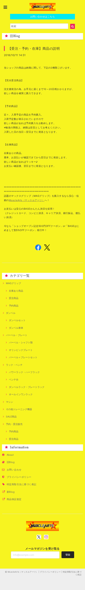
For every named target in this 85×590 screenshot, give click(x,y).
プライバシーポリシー (19, 476)
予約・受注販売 (14, 424)
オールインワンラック (21, 394)
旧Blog (10, 462)
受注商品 (13, 298)
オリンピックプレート (21, 349)
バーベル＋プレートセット (23, 357)
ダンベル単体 (16, 327)
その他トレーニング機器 (19, 409)
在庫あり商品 (16, 290)
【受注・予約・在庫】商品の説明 (35, 48)
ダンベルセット (17, 320)
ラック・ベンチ (14, 364)
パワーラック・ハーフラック (24, 372)
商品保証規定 (14, 499)
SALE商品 (11, 416)
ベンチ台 (13, 379)
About (10, 454)
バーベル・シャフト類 (21, 342)
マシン (9, 401)
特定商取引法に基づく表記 (21, 484)
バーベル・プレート (16, 335)
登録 (67, 554)
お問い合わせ (14, 469)
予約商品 (13, 305)
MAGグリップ (13, 283)
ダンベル (10, 312)
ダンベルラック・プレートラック (26, 387)
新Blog (10, 491)
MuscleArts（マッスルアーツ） (26, 200)
